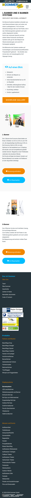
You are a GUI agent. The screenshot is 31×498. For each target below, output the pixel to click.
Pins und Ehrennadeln (8, 484)
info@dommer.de (22, 1)
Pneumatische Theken (8, 462)
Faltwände (5, 465)
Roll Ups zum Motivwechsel (10, 397)
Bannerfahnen (6, 359)
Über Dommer (6, 286)
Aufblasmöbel (6, 427)
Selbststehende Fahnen (9, 362)
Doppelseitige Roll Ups (8, 400)
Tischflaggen (6, 370)
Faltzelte (4, 476)
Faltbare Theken (7, 454)
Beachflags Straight (8, 345)
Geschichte (5, 289)
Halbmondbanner (7, 414)
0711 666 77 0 (10, 1)
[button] (3, 495)
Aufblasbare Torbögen (8, 452)
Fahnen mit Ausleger (8, 354)
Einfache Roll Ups (7, 395)
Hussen (4, 441)
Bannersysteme (6, 386)
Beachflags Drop (7, 343)
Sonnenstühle (6, 435)
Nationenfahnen (7, 367)
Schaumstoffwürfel (8, 433)
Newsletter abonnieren (8, 294)
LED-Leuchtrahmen (7, 389)
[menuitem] (26, 6)
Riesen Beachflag (7, 446)
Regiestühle (5, 438)
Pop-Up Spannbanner (8, 408)
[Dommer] (12, 6)
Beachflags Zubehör (8, 351)
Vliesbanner (5, 411)
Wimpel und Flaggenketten (10, 372)
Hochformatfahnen (7, 356)
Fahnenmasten (6, 364)
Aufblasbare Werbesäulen (9, 449)
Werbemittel (5, 479)
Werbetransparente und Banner (11, 392)
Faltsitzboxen (6, 430)
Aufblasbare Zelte (7, 473)
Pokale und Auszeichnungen (10, 481)
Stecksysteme (6, 468)
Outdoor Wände (6, 471)
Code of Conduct (7, 297)
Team (4, 283)
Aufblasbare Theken (8, 457)
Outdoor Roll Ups (7, 403)
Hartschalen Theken (8, 460)
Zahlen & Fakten (7, 292)
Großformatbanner (7, 405)
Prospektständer (7, 443)
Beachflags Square (7, 348)
